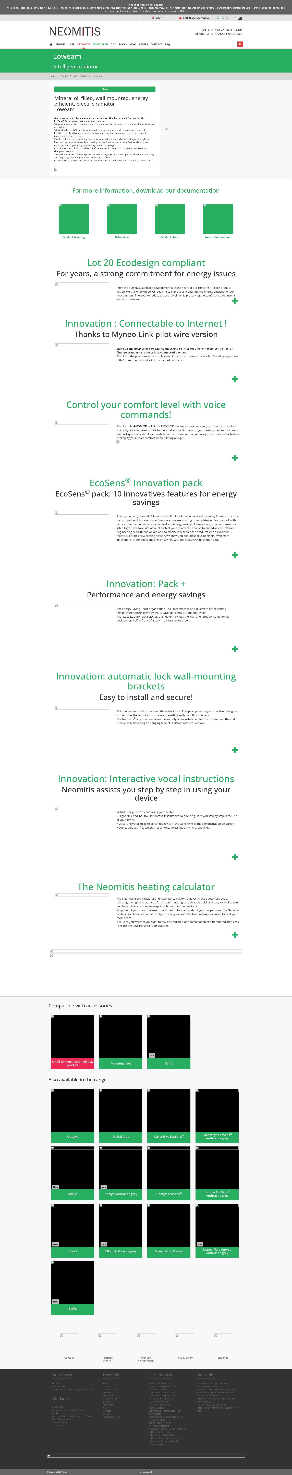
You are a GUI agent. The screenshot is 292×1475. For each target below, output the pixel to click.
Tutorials (107, 1401)
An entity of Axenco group (222, 30)
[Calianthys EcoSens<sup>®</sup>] (168, 1116)
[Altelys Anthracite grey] (120, 1173)
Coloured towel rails (159, 1431)
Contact (157, 44)
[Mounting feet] (120, 1042)
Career (143, 44)
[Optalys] (72, 1116)
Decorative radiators (159, 1389)
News (132, 44)
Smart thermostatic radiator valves (166, 1416)
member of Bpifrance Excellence (218, 34)
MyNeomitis (100, 44)
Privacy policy (58, 1407)
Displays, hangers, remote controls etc (168, 1428)
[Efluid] (72, 1231)
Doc (113, 44)
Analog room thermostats (161, 1398)
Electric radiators (81, 76)
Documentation (110, 1398)
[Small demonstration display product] (72, 1042)
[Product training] (74, 219)
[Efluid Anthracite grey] (120, 1231)
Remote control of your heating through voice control (212, 1385)
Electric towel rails (157, 1383)
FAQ (167, 44)
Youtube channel (60, 1422)
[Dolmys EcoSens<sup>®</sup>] (168, 1173)
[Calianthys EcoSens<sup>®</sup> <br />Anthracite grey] (217, 1116)
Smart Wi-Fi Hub (156, 1407)
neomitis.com (156, 4)
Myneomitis (109, 1395)
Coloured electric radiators (162, 1435)
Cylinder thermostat (158, 1401)
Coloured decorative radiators (164, 1438)
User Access (58, 1383)
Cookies (56, 1413)
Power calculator (157, 1444)
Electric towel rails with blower (164, 1386)
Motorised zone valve (159, 1404)
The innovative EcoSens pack (212, 1404)
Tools (123, 44)
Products (83, 44)
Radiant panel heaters (160, 1422)
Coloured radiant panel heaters (164, 1441)
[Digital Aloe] (120, 1116)
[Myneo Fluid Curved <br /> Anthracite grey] (217, 1231)
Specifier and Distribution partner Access (73, 1389)
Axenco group (59, 1425)
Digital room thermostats (161, 1392)
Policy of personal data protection (69, 1410)
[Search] (240, 44)
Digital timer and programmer (163, 1395)
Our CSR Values (111, 1389)
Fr (236, 17)
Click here (185, 10)
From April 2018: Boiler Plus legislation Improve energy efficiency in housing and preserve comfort (216, 1392)
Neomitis (62, 44)
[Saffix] (168, 1042)
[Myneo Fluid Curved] (168, 1231)
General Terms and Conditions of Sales (72, 1416)
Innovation (108, 1404)
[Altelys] (72, 1173)
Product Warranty (111, 1416)
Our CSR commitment (63, 1419)
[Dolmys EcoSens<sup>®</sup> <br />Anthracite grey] (217, 1173)
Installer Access (60, 1386)
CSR (72, 44)
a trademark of (146, 1472)
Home (53, 76)
